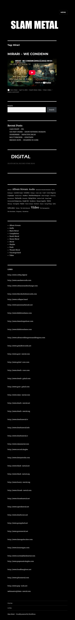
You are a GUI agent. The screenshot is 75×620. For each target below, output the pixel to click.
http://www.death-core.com (19, 370)
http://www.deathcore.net (18, 515)
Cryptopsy (11, 195)
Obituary (10, 203)
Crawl (44, 193)
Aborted (10, 189)
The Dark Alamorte (25, 208)
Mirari (45, 90)
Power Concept (29, 203)
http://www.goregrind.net (18, 523)
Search (10, 106)
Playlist (22, 203)
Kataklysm (33, 201)
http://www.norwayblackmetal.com (21, 556)
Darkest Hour (18, 195)
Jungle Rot (25, 201)
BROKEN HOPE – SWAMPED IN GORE (23, 140)
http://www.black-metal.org (19, 474)
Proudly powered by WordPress (26, 614)
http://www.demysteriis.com (19, 458)
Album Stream (20, 189)
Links (10, 608)
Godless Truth (40, 198)
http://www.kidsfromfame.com (20, 313)
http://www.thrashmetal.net (19, 498)
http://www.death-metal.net (19, 403)
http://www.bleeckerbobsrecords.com (22, 294)
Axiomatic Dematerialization (43, 189)
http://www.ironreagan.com (18, 548)
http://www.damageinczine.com (20, 539)
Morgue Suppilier (41, 201)
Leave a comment (13, 92)
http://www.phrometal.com (18, 578)
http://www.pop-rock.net (17, 586)
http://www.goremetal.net (18, 531)
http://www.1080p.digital (17, 275)
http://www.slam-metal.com (19, 395)
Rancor (42, 203)
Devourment (11, 198)
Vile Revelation (11, 211)
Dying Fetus (32, 198)
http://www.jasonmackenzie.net (20, 305)
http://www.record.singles (18, 449)
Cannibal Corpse (18, 193)
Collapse (32, 193)
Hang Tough (48, 198)
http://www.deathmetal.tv (18, 419)
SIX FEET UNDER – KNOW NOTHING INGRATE (27, 132)
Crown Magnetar (51, 193)
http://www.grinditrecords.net (19, 346)
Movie (11, 242)
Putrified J (36, 203)
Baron (53, 189)
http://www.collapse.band (18, 299)
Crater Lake (39, 193)
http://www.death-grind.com (19, 378)
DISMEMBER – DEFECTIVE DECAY (22, 135)
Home (10, 603)
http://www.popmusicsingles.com (21, 561)
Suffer (54, 203)
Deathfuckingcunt (35, 195)
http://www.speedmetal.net (18, 507)
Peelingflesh (16, 203)
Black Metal (14, 231)
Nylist (49, 201)
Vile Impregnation (44, 208)
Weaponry (19, 211)
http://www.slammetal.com (18, 444)
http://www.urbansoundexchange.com (23, 286)
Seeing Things (48, 203)
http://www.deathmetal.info (19, 428)
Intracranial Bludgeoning (15, 201)
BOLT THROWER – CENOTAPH (21, 137)
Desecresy (52, 195)
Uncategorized (15, 253)
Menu (63, 12)
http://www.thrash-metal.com (19, 490)
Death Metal (33, 90)
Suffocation (11, 208)
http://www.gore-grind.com (18, 387)
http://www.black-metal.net (19, 466)
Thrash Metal (14, 250)
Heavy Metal (14, 239)
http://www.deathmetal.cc (18, 436)
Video (39, 90)
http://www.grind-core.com (18, 362)
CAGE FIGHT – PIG (16, 129)
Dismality (24, 198)
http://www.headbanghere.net (19, 569)
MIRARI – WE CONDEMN (28, 54)
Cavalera (26, 193)
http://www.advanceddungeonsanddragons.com (26, 338)
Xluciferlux (25, 211)
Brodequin (10, 193)
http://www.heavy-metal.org (19, 482)
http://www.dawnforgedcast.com (20, 321)
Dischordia (18, 198)
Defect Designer (45, 195)
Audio (32, 189)
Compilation (14, 233)
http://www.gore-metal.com (19, 354)
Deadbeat (25, 195)
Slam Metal (13, 90)
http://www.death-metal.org (19, 411)
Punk (11, 247)
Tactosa (18, 208)
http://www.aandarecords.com (19, 280)
